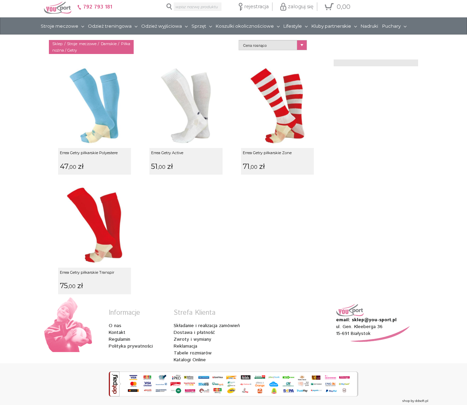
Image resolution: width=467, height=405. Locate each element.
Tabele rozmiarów (193, 353)
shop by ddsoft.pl (415, 401)
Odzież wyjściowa (161, 26)
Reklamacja (185, 346)
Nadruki (369, 26)
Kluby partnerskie (331, 26)
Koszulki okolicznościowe (245, 26)
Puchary (391, 26)
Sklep (57, 43)
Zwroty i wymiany (192, 339)
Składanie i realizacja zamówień (207, 325)
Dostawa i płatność (194, 332)
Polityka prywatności (131, 346)
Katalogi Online (190, 359)
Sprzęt (198, 26)
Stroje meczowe (59, 26)
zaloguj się (299, 6)
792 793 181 (96, 7)
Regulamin (119, 339)
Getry (72, 50)
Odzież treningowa (110, 26)
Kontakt (117, 332)
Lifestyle (292, 26)
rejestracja (256, 6)
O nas (115, 325)
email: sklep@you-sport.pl (366, 319)
